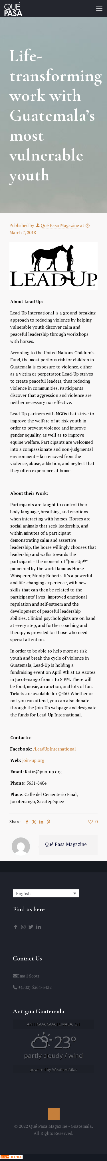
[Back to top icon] (54, 1114)
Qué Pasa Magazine (60, 225)
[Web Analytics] (11, 1157)
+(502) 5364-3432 (34, 987)
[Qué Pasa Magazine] (13, 8)
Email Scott (28, 976)
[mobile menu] (99, 8)
